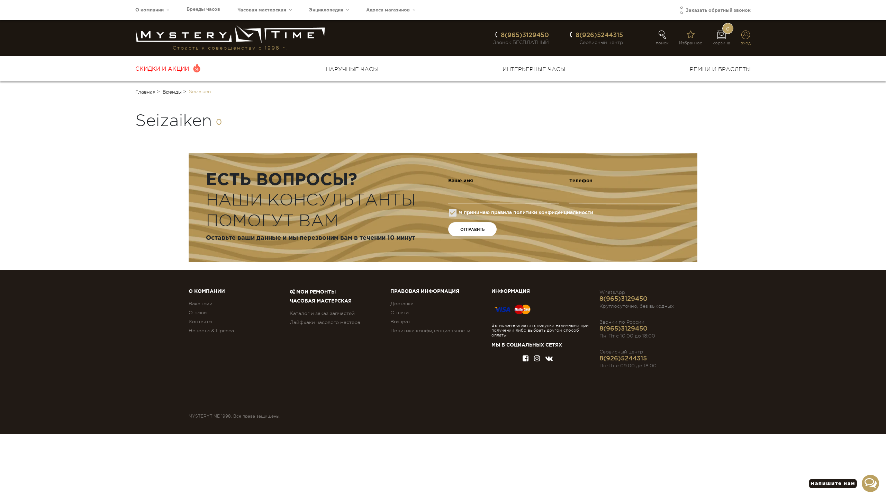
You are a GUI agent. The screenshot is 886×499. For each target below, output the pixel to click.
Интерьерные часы (534, 69)
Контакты (200, 321)
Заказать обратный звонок (717, 10)
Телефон (581, 181)
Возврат (400, 321)
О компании (150, 10)
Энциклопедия (327, 10)
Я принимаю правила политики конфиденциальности (526, 212)
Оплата (399, 312)
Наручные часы (352, 69)
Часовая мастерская (263, 10)
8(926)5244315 (599, 34)
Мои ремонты (315, 292)
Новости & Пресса (211, 330)
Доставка (402, 303)
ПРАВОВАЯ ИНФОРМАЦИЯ (424, 291)
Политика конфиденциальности (430, 330)
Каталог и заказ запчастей (322, 313)
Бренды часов (203, 9)
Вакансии (201, 303)
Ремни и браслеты (720, 69)
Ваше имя (460, 181)
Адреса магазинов (389, 10)
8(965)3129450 (525, 34)
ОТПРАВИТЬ (472, 229)
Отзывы (198, 312)
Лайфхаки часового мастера (325, 322)
